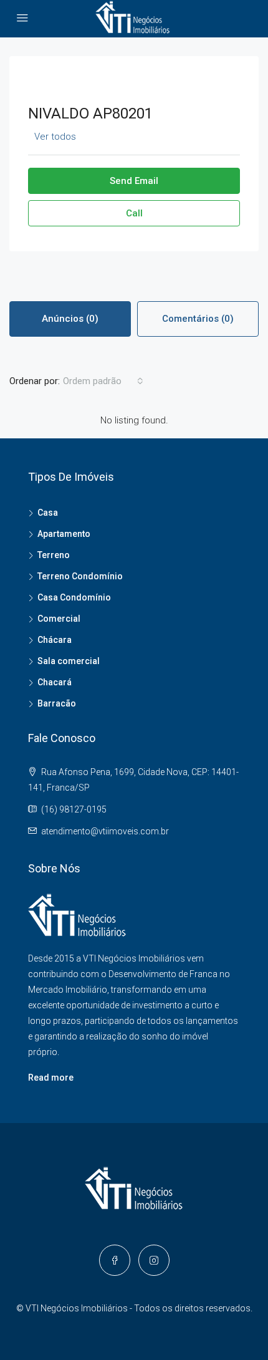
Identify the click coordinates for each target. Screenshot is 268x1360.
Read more (51, 1078)
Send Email (134, 180)
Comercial (58, 619)
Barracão (56, 703)
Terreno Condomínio (80, 576)
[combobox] (103, 381)
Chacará (54, 682)
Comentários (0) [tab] (198, 318)
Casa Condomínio (74, 597)
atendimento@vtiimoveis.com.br (105, 831)
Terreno (53, 555)
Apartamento (63, 534)
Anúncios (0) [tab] (70, 318)
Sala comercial (68, 661)
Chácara (54, 640)
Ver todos (55, 136)
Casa (47, 513)
